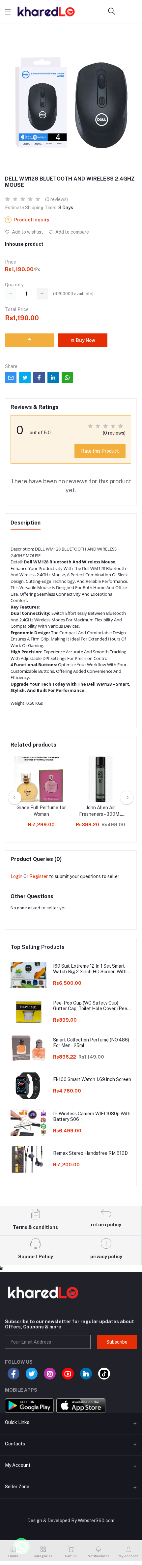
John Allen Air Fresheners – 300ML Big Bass (100, 811)
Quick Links (17, 1422)
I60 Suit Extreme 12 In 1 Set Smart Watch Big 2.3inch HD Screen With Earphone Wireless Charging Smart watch (90, 969)
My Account (18, 1465)
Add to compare (71, 232)
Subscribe (117, 1342)
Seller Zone (17, 1486)
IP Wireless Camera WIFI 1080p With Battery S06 (91, 1116)
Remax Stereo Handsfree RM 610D (90, 1153)
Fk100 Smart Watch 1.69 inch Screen (92, 1079)
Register (38, 876)
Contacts (15, 1443)
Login (16, 876)
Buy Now (85, 340)
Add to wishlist (27, 232)
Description (26, 523)
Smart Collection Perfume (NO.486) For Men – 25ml (91, 1042)
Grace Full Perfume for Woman (41, 811)
